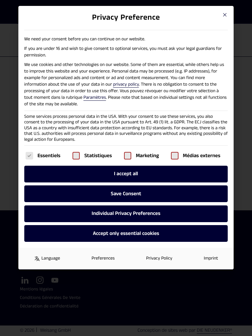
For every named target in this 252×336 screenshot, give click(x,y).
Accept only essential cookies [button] (126, 233)
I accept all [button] (126, 174)
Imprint (211, 258)
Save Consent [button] (126, 194)
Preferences (103, 258)
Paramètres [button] (94, 97)
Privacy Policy (159, 258)
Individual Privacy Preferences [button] (126, 213)
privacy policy (126, 84)
